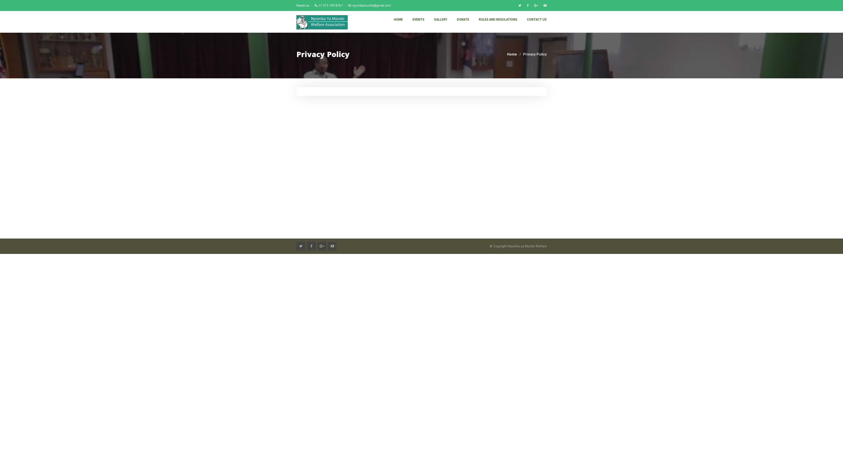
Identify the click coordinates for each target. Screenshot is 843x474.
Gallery (440, 19)
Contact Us (537, 19)
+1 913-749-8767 (331, 5)
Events (418, 19)
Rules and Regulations (498, 19)
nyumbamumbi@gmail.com (371, 5)
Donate (463, 19)
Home (398, 19)
